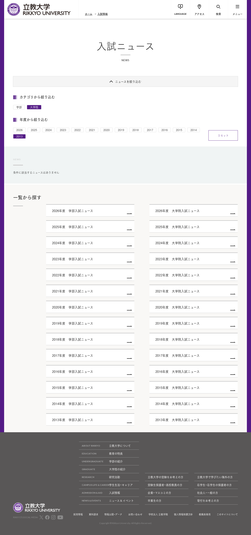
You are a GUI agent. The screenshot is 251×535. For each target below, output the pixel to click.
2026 (19, 130)
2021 (92, 130)
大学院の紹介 (117, 469)
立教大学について (120, 446)
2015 (179, 130)
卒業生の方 (154, 500)
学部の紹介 (116, 461)
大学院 (34, 107)
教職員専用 (205, 514)
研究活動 (114, 477)
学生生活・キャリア (121, 485)
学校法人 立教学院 (158, 514)
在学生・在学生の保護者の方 (214, 485)
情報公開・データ (113, 514)
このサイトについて (227, 514)
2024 (48, 130)
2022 (77, 130)
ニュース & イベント (121, 500)
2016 (164, 130)
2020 (106, 130)
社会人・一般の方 (207, 493)
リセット (223, 135)
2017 (150, 130)
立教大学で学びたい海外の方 (215, 477)
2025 (34, 130)
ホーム (88, 14)
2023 (63, 130)
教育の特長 (116, 453)
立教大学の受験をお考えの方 (165, 477)
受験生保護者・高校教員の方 (165, 485)
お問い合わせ (135, 514)
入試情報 (102, 14)
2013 (19, 136)
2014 (193, 130)
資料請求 (93, 514)
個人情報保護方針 (183, 514)
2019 (121, 130)
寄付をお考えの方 (208, 500)
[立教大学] (41, 9)
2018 (135, 130)
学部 (19, 107)
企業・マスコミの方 (159, 493)
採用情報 (78, 514)
